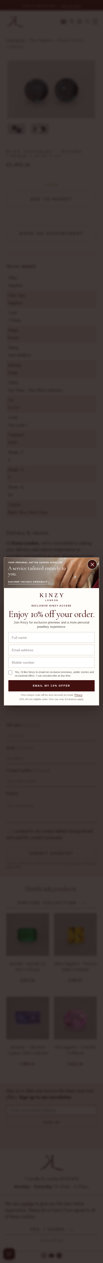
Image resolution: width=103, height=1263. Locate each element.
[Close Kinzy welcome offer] (92, 564)
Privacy (78, 695)
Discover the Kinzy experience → (29, 582)
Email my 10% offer (51, 685)
